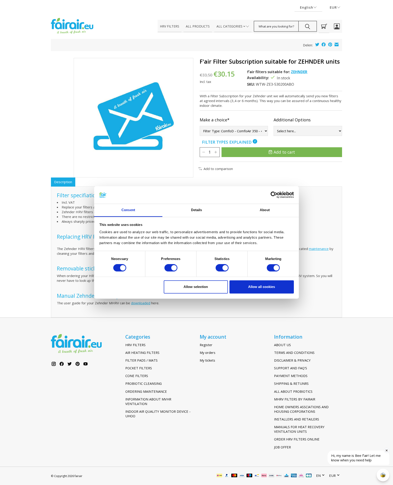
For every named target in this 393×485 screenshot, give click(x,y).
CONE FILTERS (136, 375)
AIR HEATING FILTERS (142, 352)
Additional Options (292, 119)
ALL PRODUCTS (198, 26)
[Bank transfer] (272, 476)
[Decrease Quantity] (203, 152)
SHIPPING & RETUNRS (291, 383)
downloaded (140, 303)
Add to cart (284, 152)
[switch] (170, 268)
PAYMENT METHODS (290, 375)
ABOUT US (282, 344)
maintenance (319, 248)
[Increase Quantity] (215, 152)
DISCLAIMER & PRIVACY (292, 360)
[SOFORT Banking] (264, 476)
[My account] (337, 26)
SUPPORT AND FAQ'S (290, 368)
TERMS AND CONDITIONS (294, 352)
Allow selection (196, 287)
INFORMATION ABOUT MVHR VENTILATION (148, 401)
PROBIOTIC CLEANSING (143, 383)
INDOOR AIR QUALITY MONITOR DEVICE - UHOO (158, 413)
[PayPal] (227, 476)
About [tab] (265, 210)
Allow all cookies (261, 287)
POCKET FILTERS (138, 368)
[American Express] (294, 476)
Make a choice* (214, 119)
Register (206, 344)
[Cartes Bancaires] (309, 476)
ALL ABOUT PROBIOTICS (293, 391)
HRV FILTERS (169, 26)
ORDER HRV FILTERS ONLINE (297, 439)
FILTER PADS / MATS (141, 360)
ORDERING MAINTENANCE (146, 391)
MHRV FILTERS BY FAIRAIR (294, 399)
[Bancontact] (257, 476)
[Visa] (242, 476)
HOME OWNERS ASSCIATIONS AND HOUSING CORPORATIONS (301, 409)
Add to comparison (218, 168)
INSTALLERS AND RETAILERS (296, 419)
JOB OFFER (282, 447)
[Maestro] (249, 476)
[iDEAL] (219, 476)
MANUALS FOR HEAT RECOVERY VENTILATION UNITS (299, 429)
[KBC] (286, 476)
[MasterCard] (234, 476)
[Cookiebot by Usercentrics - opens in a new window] (274, 195)
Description (63, 182)
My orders (207, 352)
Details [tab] (196, 210)
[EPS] (301, 476)
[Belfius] (279, 476)
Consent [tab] (128, 210)
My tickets (207, 360)
